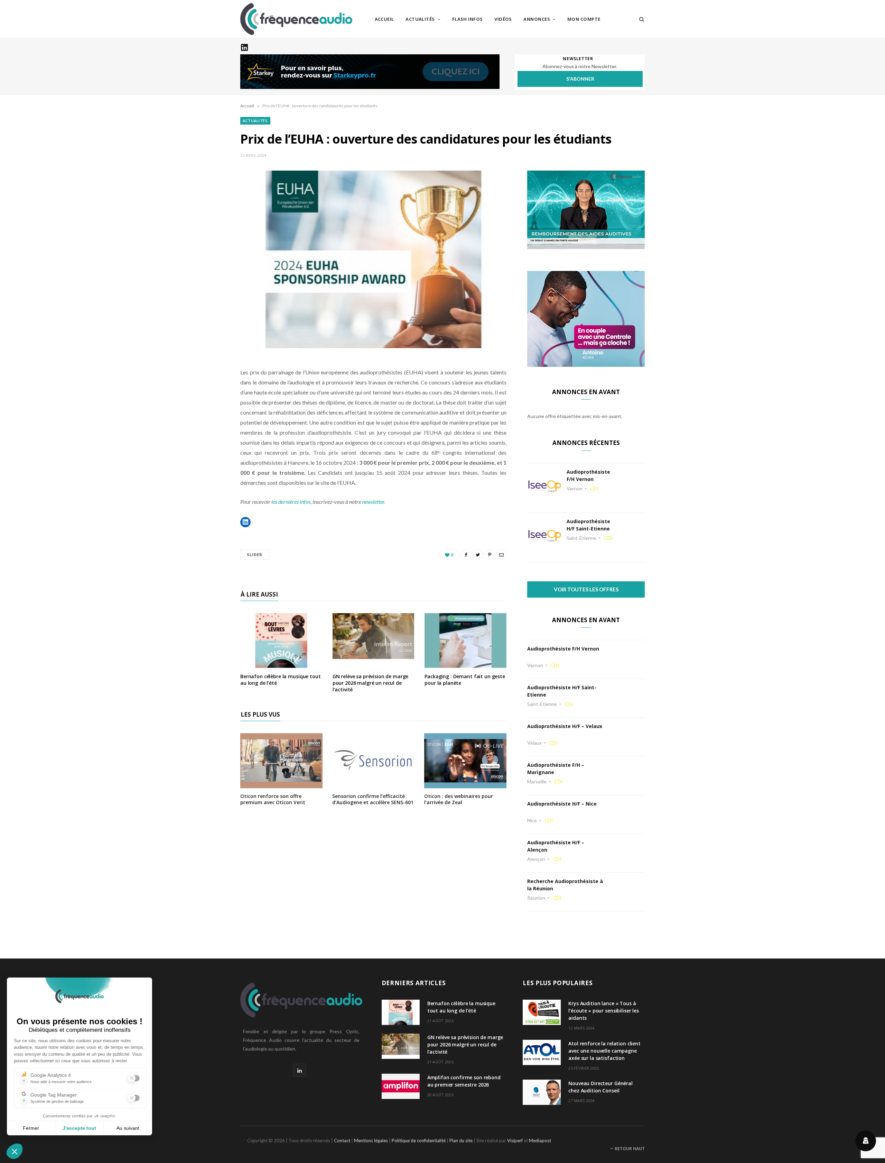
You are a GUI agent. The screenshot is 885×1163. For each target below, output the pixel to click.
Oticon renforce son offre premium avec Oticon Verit (272, 799)
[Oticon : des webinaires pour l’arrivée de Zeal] (465, 784)
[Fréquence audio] (296, 19)
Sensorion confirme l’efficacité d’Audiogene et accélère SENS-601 (372, 799)
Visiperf (515, 1140)
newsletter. (373, 501)
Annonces (536, 19)
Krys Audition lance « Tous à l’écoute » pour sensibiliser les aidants (603, 1010)
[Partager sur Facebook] (466, 554)
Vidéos (503, 19)
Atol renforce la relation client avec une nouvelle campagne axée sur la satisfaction (604, 1050)
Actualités (420, 19)
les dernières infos (290, 501)
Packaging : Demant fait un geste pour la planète (465, 679)
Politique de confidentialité (419, 1140)
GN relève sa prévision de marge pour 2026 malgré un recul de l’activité (371, 683)
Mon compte (583, 19)
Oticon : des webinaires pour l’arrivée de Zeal (458, 799)
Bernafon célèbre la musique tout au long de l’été (280, 679)
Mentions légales (371, 1140)
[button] (245, 522)
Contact (342, 1140)
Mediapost (540, 1140)
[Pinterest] (489, 554)
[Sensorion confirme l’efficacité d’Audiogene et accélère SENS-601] (373, 784)
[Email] (501, 554)
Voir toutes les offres (586, 589)
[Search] (639, 19)
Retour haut (629, 1149)
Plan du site (461, 1140)
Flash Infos (467, 19)
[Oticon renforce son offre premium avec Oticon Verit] (281, 784)
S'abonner (580, 79)
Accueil (384, 19)
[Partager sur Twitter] (478, 554)
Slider (255, 554)
